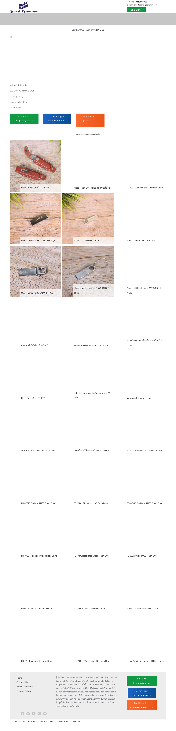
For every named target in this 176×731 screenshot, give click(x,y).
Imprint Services (24, 686)
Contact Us (79, 17)
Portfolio (62, 17)
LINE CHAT (136, 10)
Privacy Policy (23, 691)
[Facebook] (22, 713)
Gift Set (46, 17)
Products (30, 17)
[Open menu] (11, 23)
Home (16, 17)
